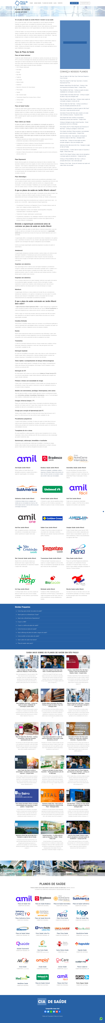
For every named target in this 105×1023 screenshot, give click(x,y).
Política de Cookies (58, 1016)
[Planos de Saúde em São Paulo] (21, 3)
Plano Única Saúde (62, 933)
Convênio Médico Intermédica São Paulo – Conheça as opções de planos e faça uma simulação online (74, 95)
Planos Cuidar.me (82, 967)
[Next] (101, 868)
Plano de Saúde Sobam (23, 933)
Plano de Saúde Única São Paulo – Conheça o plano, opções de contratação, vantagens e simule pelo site (75, 100)
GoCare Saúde (62, 967)
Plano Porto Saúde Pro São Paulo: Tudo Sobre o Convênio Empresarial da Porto (74, 81)
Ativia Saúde (22, 967)
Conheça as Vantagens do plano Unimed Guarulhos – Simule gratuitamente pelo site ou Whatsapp (74, 123)
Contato (60, 3)
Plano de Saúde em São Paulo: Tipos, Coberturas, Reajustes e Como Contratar (74, 77)
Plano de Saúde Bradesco (43, 903)
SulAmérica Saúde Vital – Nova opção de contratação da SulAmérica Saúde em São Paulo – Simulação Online (73, 136)
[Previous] (4, 868)
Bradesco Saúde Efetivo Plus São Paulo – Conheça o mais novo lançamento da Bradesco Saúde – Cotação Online (74, 86)
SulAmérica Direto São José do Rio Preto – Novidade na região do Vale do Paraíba (75, 146)
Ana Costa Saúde (43, 950)
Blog (55, 3)
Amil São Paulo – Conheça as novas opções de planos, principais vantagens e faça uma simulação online (73, 141)
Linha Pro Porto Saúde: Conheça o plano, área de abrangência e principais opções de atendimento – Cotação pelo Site (74, 155)
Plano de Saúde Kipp (82, 918)
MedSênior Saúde (23, 983)
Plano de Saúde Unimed (43, 983)
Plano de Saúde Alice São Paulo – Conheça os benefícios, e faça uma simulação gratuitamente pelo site (74, 104)
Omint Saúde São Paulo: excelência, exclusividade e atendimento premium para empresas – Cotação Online (73, 118)
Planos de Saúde (47, 3)
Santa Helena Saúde (62, 950)
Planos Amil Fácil (62, 983)
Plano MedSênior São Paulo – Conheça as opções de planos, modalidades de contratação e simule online (74, 91)
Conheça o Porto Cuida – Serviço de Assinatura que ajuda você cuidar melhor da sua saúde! (75, 164)
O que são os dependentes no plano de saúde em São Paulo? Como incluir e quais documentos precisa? (74, 109)
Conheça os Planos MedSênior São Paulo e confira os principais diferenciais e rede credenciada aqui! (72, 159)
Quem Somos (37, 3)
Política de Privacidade (47, 1016)
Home (31, 3)
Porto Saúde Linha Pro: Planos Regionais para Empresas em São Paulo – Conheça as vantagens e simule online (74, 127)
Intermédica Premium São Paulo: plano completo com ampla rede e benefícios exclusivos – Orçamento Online (74, 114)
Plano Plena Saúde (62, 918)
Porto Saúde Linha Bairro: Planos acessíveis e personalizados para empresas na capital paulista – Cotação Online (74, 132)
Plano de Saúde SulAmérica (81, 903)
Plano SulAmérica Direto (23, 918)
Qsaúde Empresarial (23, 948)
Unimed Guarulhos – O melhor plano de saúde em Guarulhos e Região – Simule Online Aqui (74, 150)
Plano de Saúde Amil (24, 903)
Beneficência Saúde (82, 933)
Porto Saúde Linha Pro (42, 933)
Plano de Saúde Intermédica (62, 903)
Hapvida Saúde (82, 950)
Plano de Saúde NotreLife (42, 918)
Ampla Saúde (42, 967)
